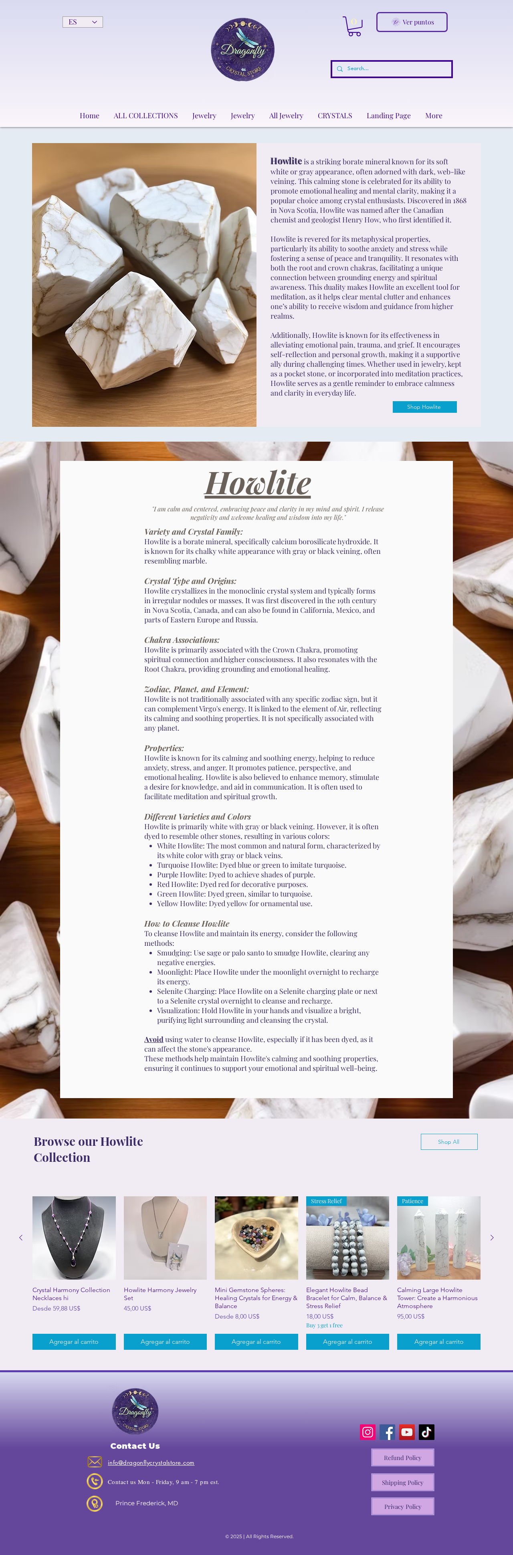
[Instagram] (368, 1432)
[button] (354, 26)
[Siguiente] (492, 1237)
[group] (256, 1273)
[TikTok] (426, 1432)
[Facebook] (387, 1432)
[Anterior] (21, 1237)
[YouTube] (407, 1432)
